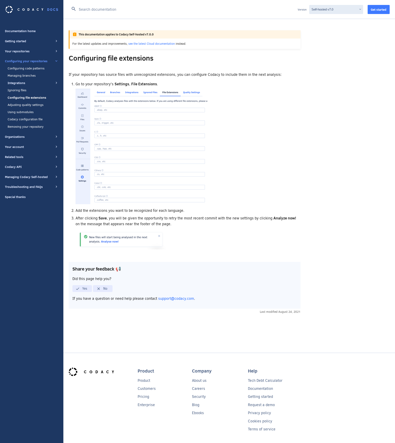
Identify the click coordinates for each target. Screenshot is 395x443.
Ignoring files (17, 90)
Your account (14, 147)
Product (144, 380)
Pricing (143, 396)
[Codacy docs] (31, 9)
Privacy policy (259, 412)
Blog (195, 404)
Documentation (260, 388)
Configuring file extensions (27, 97)
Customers (147, 388)
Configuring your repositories (26, 61)
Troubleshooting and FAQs (24, 187)
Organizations (15, 137)
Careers (198, 388)
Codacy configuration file (25, 119)
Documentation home (20, 31)
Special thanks (15, 197)
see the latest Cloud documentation (151, 44)
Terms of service (261, 429)
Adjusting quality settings (25, 105)
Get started (378, 9)
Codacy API (13, 167)
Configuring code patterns (26, 68)
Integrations (16, 83)
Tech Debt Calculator (265, 380)
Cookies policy (260, 421)
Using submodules (21, 112)
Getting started (15, 41)
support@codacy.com (176, 298)
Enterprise (146, 404)
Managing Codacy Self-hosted (26, 177)
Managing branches (22, 76)
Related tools (14, 157)
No (104, 288)
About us (199, 380)
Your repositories (17, 51)
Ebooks (198, 412)
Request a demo (261, 404)
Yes (84, 288)
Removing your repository (26, 127)
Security (199, 396)
